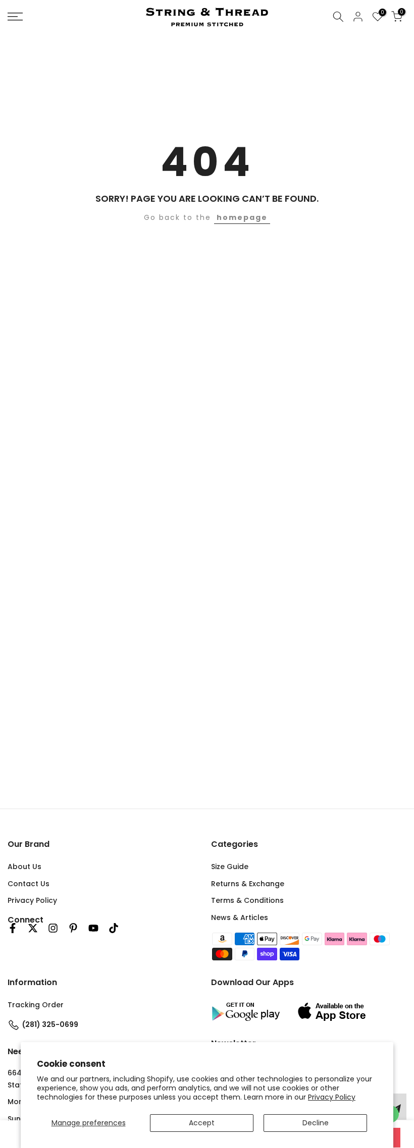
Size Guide (229, 867)
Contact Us (28, 884)
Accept (202, 1123)
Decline (315, 1123)
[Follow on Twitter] (33, 928)
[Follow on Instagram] (53, 928)
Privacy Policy (331, 1097)
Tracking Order (36, 1005)
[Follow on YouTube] (93, 928)
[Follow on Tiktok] (114, 928)
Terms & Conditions (247, 900)
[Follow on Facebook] (13, 928)
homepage (242, 217)
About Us (24, 867)
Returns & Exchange (247, 884)
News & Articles (239, 917)
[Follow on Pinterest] (73, 928)
